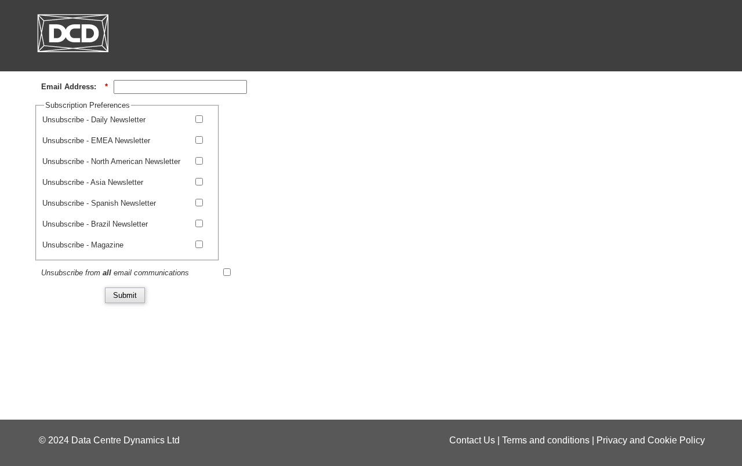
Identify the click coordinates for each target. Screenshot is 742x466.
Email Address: (74, 86)
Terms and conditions (546, 440)
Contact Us (472, 440)
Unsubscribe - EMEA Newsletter (96, 140)
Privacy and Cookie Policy (650, 440)
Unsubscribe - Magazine (82, 245)
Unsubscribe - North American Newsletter (111, 161)
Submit (125, 295)
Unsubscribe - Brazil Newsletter (95, 224)
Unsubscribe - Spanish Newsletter (99, 203)
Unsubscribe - (94, 119)
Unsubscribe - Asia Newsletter (92, 182)
